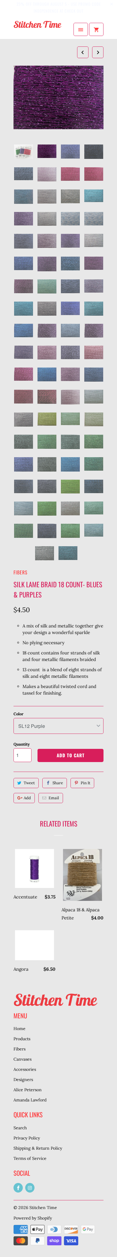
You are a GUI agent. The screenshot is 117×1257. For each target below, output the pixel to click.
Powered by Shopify (33, 1218)
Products (22, 1038)
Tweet (29, 782)
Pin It (85, 782)
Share (57, 782)
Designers (23, 1079)
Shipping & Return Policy (38, 1148)
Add (27, 797)
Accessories (25, 1069)
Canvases (23, 1059)
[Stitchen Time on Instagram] (29, 1188)
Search (20, 1127)
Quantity (22, 744)
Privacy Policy (27, 1138)
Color (18, 713)
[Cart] (96, 29)
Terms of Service (30, 1158)
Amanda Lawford (30, 1100)
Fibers (21, 572)
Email (54, 797)
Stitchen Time (43, 1207)
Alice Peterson (28, 1089)
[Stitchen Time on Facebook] (18, 1188)
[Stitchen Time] (38, 29)
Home (20, 1028)
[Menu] (81, 29)
